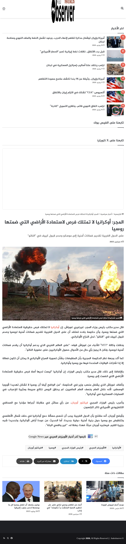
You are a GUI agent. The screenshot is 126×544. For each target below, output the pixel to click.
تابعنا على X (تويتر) (110, 140)
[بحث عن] (122, 10)
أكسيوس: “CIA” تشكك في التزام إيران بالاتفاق (78, 92)
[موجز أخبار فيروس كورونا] (105, 491)
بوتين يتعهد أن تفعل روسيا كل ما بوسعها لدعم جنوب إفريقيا (24, 506)
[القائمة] (3, 10)
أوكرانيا (55, 327)
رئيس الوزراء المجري (72, 448)
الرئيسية (118, 214)
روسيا (52, 448)
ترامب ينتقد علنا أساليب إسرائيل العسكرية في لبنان (75, 65)
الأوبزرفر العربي (97, 448)
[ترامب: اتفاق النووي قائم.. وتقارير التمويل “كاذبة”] (115, 110)
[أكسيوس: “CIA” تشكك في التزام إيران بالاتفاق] (115, 96)
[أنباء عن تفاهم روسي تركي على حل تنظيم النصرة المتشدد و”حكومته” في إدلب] (63, 491)
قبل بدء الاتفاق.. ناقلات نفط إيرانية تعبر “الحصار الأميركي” (72, 52)
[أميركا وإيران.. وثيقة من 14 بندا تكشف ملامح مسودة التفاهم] (115, 83)
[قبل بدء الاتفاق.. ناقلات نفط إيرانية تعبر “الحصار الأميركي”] (115, 56)
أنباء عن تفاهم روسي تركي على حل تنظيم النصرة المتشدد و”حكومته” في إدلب (64, 507)
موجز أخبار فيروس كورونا (112, 505)
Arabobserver (116, 538)
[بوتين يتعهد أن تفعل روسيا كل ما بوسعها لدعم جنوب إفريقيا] (21, 491)
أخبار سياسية (106, 214)
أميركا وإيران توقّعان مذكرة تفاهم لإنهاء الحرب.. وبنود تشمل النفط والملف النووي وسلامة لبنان (55, 40)
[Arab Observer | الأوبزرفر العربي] (63, 9)
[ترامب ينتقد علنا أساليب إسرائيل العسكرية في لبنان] (115, 69)
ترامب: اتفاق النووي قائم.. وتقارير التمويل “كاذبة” (77, 106)
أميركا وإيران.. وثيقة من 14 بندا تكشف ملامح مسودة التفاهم (71, 79)
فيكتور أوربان (79, 403)
